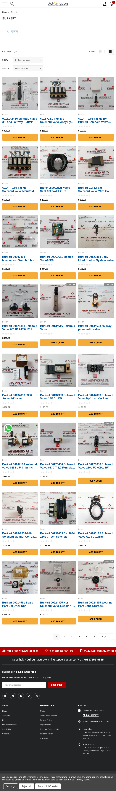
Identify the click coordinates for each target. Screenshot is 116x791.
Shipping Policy (46, 734)
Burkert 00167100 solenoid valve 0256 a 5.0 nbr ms (19, 466)
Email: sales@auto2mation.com (96, 721)
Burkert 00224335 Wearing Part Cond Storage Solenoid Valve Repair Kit (95, 606)
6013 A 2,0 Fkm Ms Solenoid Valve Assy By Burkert (55, 122)
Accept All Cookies (48, 786)
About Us (6, 716)
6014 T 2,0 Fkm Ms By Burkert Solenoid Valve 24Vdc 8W (93, 122)
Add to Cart (20, 137)
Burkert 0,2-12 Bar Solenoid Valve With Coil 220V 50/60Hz (94, 191)
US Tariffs (44, 738)
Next (105, 637)
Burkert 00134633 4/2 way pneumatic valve (94, 327)
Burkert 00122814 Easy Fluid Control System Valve (96, 258)
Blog (4, 720)
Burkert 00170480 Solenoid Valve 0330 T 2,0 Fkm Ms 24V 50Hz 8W (57, 467)
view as (92, 52)
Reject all (26, 786)
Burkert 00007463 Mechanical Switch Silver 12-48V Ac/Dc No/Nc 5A (18, 260)
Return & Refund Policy (50, 729)
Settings (10, 786)
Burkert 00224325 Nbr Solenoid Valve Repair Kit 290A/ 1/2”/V (56, 606)
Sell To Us (6, 729)
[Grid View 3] (111, 52)
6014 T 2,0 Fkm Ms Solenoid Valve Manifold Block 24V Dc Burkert (18, 191)
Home (4, 711)
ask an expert (91, 715)
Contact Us (6, 734)
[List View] (100, 52)
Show (5, 60)
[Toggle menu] (4, 4)
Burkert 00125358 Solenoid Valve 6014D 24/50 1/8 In (19, 327)
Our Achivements (9, 725)
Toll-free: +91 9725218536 (94, 711)
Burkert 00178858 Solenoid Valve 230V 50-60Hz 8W (95, 466)
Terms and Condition (48, 716)
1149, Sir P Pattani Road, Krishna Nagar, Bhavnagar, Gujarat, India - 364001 (97, 735)
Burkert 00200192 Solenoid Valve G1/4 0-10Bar (95, 535)
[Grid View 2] (105, 52)
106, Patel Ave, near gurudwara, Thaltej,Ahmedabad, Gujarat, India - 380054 (97, 751)
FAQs (42, 711)
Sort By (6, 68)
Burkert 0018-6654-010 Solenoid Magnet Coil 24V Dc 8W (19, 537)
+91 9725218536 (94, 660)
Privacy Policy (46, 720)
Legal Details (45, 725)
